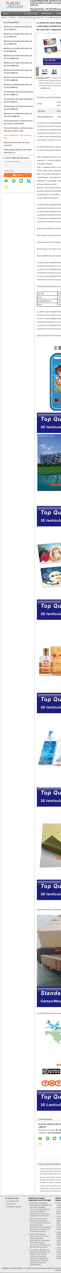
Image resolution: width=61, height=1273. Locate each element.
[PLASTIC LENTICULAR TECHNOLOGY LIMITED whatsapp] (15, 183)
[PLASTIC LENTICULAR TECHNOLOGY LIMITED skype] (30, 183)
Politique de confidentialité (12, 1268)
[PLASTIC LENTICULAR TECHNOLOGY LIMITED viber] (8, 189)
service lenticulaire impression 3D (31, 17)
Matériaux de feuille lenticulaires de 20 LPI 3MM (40, 1199)
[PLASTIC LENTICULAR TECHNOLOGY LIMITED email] (7, 183)
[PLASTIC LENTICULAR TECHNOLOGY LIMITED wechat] (23, 183)
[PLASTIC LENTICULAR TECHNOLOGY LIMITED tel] (14, 190)
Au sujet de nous (30, 14)
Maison (6, 14)
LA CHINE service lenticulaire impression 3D (40, 1268)
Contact (19, 175)
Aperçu (4, 17)
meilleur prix (45, 88)
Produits (16, 14)
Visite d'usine (46, 14)
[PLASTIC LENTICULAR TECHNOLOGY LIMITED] (37, 71)
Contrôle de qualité (13, 1207)
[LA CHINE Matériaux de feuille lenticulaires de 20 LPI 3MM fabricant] (15, 5)
